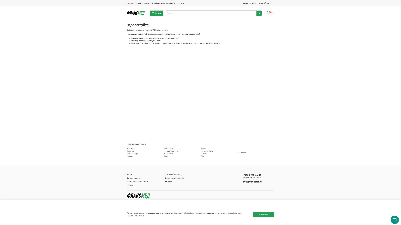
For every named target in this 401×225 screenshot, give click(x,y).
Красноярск (168, 149)
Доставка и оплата (142, 3)
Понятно (263, 214)
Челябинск (241, 152)
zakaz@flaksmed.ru (266, 3)
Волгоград (131, 149)
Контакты (180, 3)
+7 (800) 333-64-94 (249, 3)
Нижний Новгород (171, 151)
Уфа (202, 156)
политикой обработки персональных (191, 213)
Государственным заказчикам (163, 3)
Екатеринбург (132, 154)
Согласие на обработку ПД (174, 178)
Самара (204, 154)
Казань (130, 156)
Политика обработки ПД (173, 175)
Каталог (130, 3)
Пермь (203, 149)
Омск (166, 156)
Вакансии (168, 181)
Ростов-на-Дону (207, 151)
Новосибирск (169, 154)
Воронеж (130, 151)
